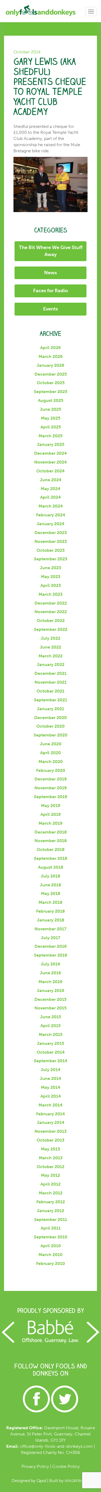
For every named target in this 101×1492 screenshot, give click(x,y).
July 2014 (50, 1069)
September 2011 (50, 1219)
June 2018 (50, 884)
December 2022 (50, 603)
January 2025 (50, 444)
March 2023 (50, 594)
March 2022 (50, 655)
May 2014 (50, 1087)
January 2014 (50, 1122)
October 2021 (50, 691)
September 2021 (50, 699)
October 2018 (51, 849)
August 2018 (50, 867)
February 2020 (50, 770)
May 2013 (50, 1149)
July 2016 (50, 964)
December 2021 (50, 673)
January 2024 (50, 523)
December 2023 (50, 532)
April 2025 (50, 427)
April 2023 (50, 585)
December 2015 (50, 999)
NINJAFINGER (77, 1481)
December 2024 (50, 453)
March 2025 (50, 435)
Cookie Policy (66, 1466)
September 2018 (50, 858)
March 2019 (50, 823)
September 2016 (50, 955)
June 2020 (50, 743)
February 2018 (50, 911)
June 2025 (50, 409)
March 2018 (50, 902)
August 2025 (50, 400)
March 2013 (50, 1157)
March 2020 (51, 761)
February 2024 (50, 514)
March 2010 (50, 1254)
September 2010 (50, 1236)
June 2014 (50, 1078)
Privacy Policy (35, 1466)
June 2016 (50, 972)
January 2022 (50, 664)
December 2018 (50, 832)
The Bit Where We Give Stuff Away (50, 251)
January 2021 (50, 708)
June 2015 (50, 1016)
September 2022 (50, 629)
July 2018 (50, 876)
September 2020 (50, 735)
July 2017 (50, 937)
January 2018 (50, 920)
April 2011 (51, 1228)
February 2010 (50, 1263)
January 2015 (50, 1043)
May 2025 (50, 418)
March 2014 (50, 1105)
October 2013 (50, 1140)
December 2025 (50, 374)
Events (50, 309)
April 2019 (50, 814)
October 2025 (51, 382)
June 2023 (50, 567)
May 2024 (50, 488)
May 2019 (50, 805)
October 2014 (51, 1052)
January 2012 (50, 1210)
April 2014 (50, 1096)
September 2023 (50, 558)
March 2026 (51, 356)
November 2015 (50, 1007)
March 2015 (50, 1034)
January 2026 (50, 365)
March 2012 (50, 1192)
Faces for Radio (50, 291)
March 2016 (50, 981)
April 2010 (50, 1245)
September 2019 (50, 796)
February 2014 (50, 1113)
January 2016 (50, 990)
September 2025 (50, 391)
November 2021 (50, 682)
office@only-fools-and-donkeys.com (56, 1446)
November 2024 (50, 462)
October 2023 (51, 550)
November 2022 (50, 611)
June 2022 (50, 647)
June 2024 (50, 479)
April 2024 (50, 497)
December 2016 (50, 946)
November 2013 (50, 1131)
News (50, 273)
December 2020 (50, 717)
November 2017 (50, 928)
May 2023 (50, 576)
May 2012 (50, 1175)
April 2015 (50, 1025)
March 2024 (51, 506)
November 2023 (50, 541)
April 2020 (50, 752)
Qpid (41, 1480)
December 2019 (50, 779)
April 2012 (50, 1184)
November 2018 (50, 840)
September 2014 (50, 1060)
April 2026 (50, 347)
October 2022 (51, 620)
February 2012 (50, 1201)
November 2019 (50, 787)
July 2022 (50, 638)
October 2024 (50, 470)
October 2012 (50, 1166)
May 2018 (50, 893)
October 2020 (50, 726)
